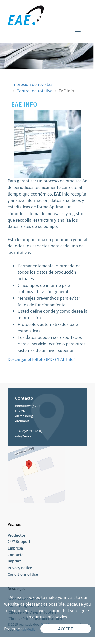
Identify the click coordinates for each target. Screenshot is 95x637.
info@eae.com (26, 436)
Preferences (15, 629)
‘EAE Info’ (65, 359)
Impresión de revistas (31, 84)
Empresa (15, 548)
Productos (17, 535)
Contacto (16, 554)
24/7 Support (19, 541)
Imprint (14, 560)
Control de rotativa (34, 91)
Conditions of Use (23, 574)
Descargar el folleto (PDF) (32, 359)
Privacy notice (20, 567)
